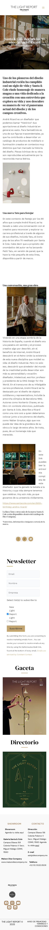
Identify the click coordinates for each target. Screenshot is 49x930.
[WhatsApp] (30, 539)
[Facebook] (18, 539)
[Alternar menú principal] (43, 8)
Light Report (13, 620)
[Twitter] (24, 539)
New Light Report (13, 611)
